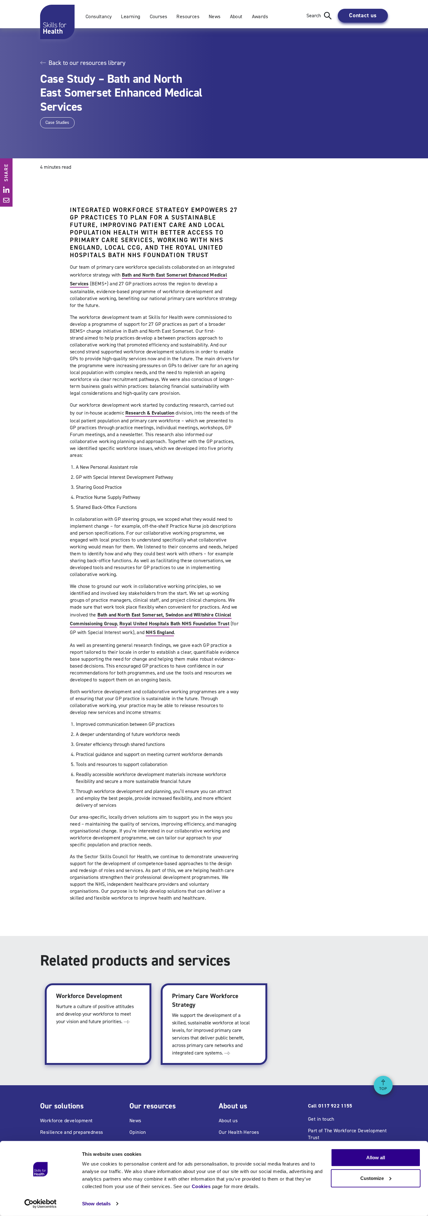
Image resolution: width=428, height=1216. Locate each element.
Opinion (137, 1132)
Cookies (201, 1186)
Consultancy (99, 16)
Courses (158, 16)
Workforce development (66, 1120)
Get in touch (321, 1119)
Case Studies (57, 122)
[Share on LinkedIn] (6, 190)
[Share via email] (6, 200)
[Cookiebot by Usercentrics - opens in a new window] (40, 1203)
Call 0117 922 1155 (330, 1105)
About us (228, 1120)
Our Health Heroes (239, 1132)
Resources (187, 16)
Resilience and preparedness (71, 1132)
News (215, 16)
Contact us (363, 15)
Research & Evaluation (149, 413)
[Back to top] (383, 1085)
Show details (96, 1203)
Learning (130, 16)
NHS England (160, 632)
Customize (372, 1178)
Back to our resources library (87, 63)
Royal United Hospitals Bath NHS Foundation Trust (174, 623)
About (236, 16)
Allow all (375, 1157)
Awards (260, 16)
